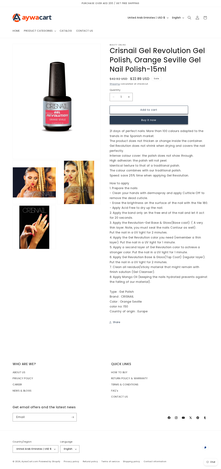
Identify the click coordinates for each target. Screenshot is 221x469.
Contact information (155, 461)
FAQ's (114, 390)
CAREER (17, 384)
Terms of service (110, 461)
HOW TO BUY (119, 372)
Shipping (115, 83)
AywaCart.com (30, 461)
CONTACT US (119, 396)
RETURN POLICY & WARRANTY (129, 378)
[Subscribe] (73, 417)
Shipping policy (131, 461)
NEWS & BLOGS (22, 390)
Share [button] (116, 322)
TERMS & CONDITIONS (124, 384)
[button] (40, 31)
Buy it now (148, 120)
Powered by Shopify (49, 461)
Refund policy (90, 461)
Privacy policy (71, 461)
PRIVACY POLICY (23, 378)
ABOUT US (19, 372)
